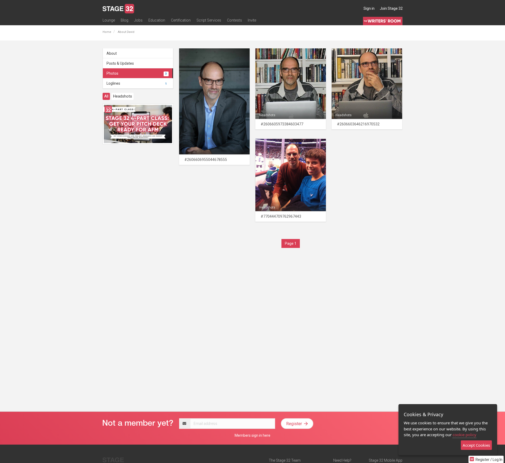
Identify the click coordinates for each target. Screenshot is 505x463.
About (112, 53)
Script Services (208, 20)
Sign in (369, 8)
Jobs (138, 20)
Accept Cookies (476, 445)
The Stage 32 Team (285, 460)
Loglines (137, 83)
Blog (124, 20)
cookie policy (464, 434)
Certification (181, 20)
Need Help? (342, 460)
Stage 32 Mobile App (385, 460)
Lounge (109, 20)
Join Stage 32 (391, 8)
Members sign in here (252, 435)
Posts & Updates (120, 63)
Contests (234, 20)
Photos (137, 73)
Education (156, 20)
